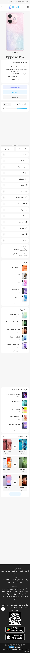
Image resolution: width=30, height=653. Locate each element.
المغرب (10, 607)
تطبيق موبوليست (5, 571)
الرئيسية (27, 571)
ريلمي (3, 589)
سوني (7, 591)
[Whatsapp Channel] (14, 2)
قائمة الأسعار (15, 571)
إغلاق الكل (7, 149)
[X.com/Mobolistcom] (24, 2)
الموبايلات (26, 580)
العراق (15, 605)
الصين (16, 610)
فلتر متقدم (11, 582)
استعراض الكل (22, 149)
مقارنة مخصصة (15, 494)
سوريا (11, 605)
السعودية (26, 607)
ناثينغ (17, 596)
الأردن (3, 605)
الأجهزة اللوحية (19, 580)
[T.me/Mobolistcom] (18, 2)
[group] (15, 31)
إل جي (3, 596)
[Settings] (2, 2)
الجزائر (15, 607)
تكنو (21, 596)
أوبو (16, 591)
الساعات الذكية (10, 580)
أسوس (24, 594)
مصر (19, 605)
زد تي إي (13, 596)
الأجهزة (21, 571)
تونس (6, 607)
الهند (13, 610)
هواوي (12, 589)
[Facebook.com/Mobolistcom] (28, 2)
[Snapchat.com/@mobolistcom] (16, 2)
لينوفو (8, 596)
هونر (8, 589)
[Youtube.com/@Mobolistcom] (20, 2)
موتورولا (12, 591)
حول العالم (25, 605)
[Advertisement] (15, 127)
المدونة (9, 1)
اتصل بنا (13, 573)
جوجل (26, 591)
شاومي (17, 589)
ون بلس (21, 591)
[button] (17, 52)
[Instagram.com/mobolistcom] (26, 2)
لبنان (7, 605)
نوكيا (20, 594)
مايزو (15, 599)
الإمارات (20, 607)
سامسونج (25, 589)
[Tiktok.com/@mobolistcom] (22, 2)
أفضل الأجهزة (18, 582)
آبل (20, 589)
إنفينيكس (25, 596)
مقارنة (3, 580)
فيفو (3, 591)
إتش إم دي (14, 594)
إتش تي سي (7, 594)
